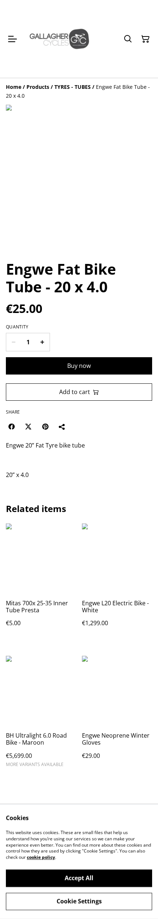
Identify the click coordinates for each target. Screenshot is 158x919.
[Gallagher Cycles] (59, 39)
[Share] (62, 426)
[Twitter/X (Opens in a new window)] (28, 426)
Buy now (79, 366)
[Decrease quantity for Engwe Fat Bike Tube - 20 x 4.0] (13, 342)
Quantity (17, 327)
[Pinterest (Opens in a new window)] (45, 426)
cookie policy (41, 857)
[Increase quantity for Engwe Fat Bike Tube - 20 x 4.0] (42, 342)
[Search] (128, 39)
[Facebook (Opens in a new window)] (11, 426)
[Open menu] (12, 39)
